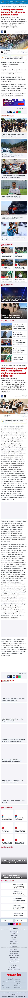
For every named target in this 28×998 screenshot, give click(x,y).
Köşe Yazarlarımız (14, 967)
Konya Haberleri (14, 931)
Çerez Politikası (17, 983)
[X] (11, 924)
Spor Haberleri (14, 941)
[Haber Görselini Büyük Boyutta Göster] (14, 41)
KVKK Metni (17, 985)
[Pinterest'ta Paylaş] (17, 112)
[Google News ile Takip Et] (24, 52)
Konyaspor (8, 6)
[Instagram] (14, 924)
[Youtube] (17, 924)
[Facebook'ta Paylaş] (2, 31)
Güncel (14, 933)
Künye (3, 983)
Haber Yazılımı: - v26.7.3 (14, 996)
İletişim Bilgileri (17, 987)
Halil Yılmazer (8, 52)
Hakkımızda (4, 981)
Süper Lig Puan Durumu (14, 969)
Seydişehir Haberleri (14, 959)
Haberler (3, 6)
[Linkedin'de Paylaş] (14, 112)
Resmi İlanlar (14, 965)
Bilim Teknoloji (14, 943)
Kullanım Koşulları (6, 987)
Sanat (14, 939)
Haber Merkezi (7, 416)
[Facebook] (9, 924)
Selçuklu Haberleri (14, 951)
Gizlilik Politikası (17, 981)
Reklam (3, 985)
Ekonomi (14, 937)
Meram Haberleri (14, 953)
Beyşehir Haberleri (14, 955)
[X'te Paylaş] (5, 31)
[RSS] (20, 924)
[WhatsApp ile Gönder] (19, 112)
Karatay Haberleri (14, 949)
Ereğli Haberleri (14, 957)
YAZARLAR (19, 920)
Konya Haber (9, 365)
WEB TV (5, 920)
